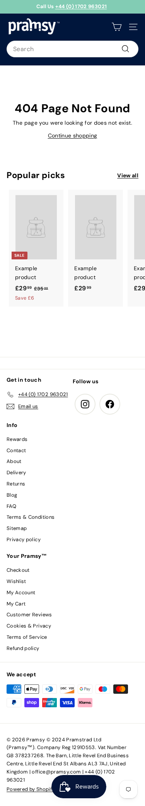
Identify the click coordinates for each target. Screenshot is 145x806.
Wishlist (16, 581)
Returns (16, 483)
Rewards (17, 439)
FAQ (11, 506)
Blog (12, 495)
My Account (21, 592)
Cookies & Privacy (29, 626)
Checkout (18, 570)
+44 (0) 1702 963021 (81, 6)
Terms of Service (27, 637)
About (14, 461)
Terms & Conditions (31, 517)
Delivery (16, 472)
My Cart (16, 603)
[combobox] (72, 49)
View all (127, 175)
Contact (16, 450)
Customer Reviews (29, 614)
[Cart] (116, 26)
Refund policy (23, 648)
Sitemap (17, 528)
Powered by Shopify (31, 789)
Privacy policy (24, 539)
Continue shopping (72, 135)
